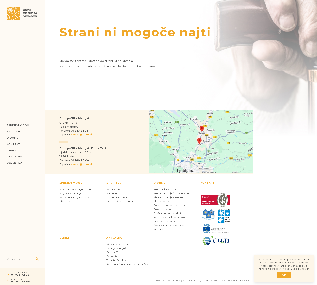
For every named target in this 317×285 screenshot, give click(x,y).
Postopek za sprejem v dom (76, 189)
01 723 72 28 (20, 274)
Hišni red (64, 201)
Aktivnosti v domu (117, 244)
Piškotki (191, 280)
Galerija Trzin (114, 252)
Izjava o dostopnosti (208, 280)
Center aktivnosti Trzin (120, 201)
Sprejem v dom (18, 125)
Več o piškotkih (300, 269)
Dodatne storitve (116, 197)
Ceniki (11, 150)
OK (284, 275)
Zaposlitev (112, 256)
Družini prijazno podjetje (168, 213)
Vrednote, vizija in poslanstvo (171, 193)
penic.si (246, 280)
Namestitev (113, 189)
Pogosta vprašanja (70, 193)
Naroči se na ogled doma (74, 197)
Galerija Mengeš (116, 248)
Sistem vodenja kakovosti (169, 197)
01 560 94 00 (20, 281)
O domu (12, 137)
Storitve (14, 131)
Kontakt (13, 144)
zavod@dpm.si (81, 134)
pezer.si (235, 280)
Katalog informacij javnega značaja (127, 264)
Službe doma (162, 201)
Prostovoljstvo (162, 209)
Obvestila (14, 162)
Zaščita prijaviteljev (165, 221)
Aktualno (14, 156)
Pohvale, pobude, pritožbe (170, 205)
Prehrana (111, 193)
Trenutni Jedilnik (116, 260)
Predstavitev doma (165, 189)
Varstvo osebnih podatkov (169, 217)
